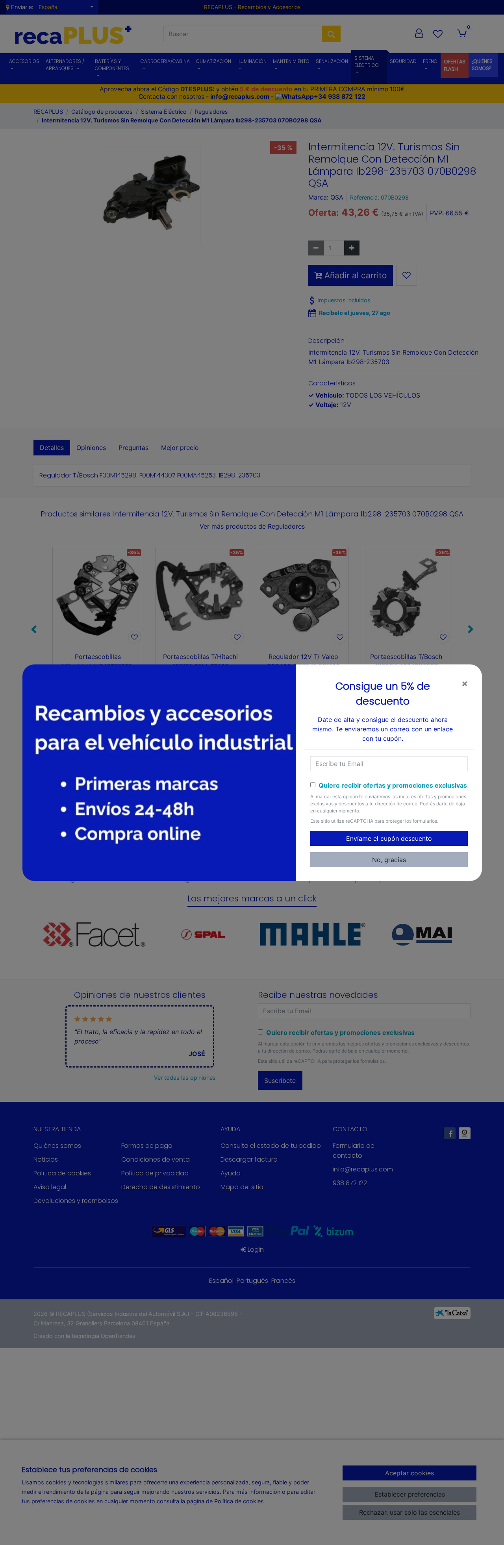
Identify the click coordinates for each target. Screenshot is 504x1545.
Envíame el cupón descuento (389, 838)
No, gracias (389, 860)
